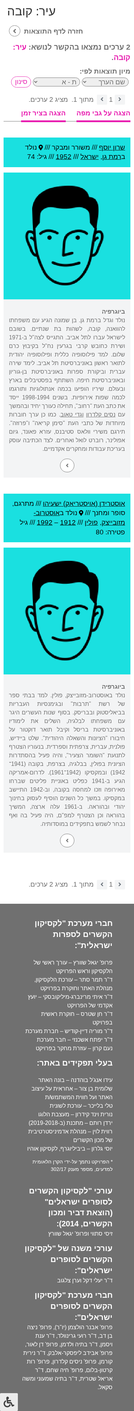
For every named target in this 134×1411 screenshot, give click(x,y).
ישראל (89, 156)
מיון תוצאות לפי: (105, 71)
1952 (63, 156)
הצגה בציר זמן (43, 113)
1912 (68, 522)
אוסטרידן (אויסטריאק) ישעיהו (84, 503)
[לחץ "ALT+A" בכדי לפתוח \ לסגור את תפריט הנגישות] (9, 1402)
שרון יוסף (112, 147)
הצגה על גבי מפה (103, 113)
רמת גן (111, 156)
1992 (45, 522)
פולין (91, 522)
